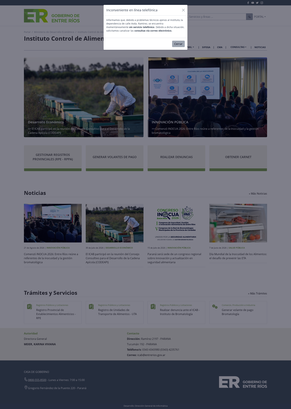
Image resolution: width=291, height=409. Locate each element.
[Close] (183, 10)
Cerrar (178, 44)
